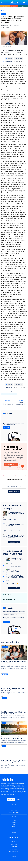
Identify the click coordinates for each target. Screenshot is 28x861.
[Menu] (5, 2)
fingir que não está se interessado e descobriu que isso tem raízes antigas (13, 156)
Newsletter (14, 818)
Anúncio (14, 826)
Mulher (4, 722)
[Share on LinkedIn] (17, 61)
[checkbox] (3, 423)
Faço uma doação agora (10, 464)
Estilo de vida (14, 809)
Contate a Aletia (14, 854)
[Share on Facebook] (14, 61)
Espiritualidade (14, 810)
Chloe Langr (16, 25)
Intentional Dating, (11, 303)
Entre (20, 486)
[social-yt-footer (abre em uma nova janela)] (10, 837)
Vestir (14, 824)
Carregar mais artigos (14, 542)
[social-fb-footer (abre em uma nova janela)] (12, 837)
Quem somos (14, 846)
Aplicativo (14, 820)
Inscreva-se (14, 822)
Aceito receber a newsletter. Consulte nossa (14, 424)
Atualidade (14, 807)
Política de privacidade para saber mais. (14, 424)
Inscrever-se (6, 427)
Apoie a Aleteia (14, 844)
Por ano (14, 832)
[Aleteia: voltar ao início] (14, 2)
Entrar (18, 799)
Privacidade (14, 856)
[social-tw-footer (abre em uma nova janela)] (15, 837)
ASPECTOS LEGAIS (14, 849)
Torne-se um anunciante (14, 851)
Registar (5, 6)
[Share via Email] (21, 61)
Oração (22, 6)
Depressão (5, 674)
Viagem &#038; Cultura (14, 812)
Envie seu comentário (14, 491)
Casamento (5, 647)
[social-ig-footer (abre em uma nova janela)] (17, 837)
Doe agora (13, 6)
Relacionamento (12, 393)
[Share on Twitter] (19, 61)
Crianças (4, 697)
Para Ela (3, 10)
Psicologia (4, 393)
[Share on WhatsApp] (24, 61)
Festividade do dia (10, 599)
